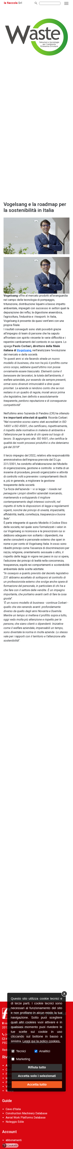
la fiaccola (11, 3)
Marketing (23, 1059)
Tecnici (21, 1051)
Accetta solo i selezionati (37, 1076)
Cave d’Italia (13, 1109)
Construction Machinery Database (26, 1113)
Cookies (11, 1145)
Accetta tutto (37, 1084)
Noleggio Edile (15, 1121)
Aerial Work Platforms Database (26, 1117)
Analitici (44, 1051)
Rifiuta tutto (37, 1067)
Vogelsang (24, 350)
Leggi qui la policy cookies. (41, 1041)
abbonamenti (14, 1140)
